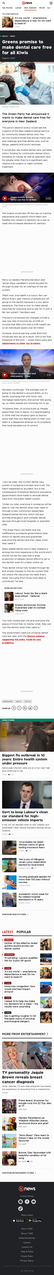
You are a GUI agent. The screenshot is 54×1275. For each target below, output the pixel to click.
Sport (50, 8)
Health (5, 36)
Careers (27, 1242)
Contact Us (27, 1247)
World (42, 8)
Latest (18, 8)
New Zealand (30, 8)
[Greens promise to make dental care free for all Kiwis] (14, 709)
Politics (28, 701)
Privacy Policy (27, 1260)
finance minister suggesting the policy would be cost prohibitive (23, 639)
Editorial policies (27, 1238)
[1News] (27, 3)
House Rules (27, 1256)
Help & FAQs (27, 1251)
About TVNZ (27, 1233)
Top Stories (7, 8)
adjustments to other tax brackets (21, 343)
